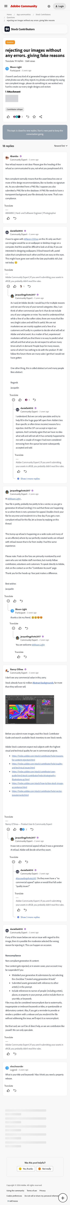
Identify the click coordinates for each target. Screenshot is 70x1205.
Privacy (43, 1190)
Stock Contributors (43, 14)
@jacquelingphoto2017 (26, 878)
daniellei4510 (16, 230)
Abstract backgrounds (43, 682)
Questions (11, 17)
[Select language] (49, 6)
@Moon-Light (14, 498)
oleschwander (16, 1066)
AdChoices (13, 1201)
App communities (24, 14)
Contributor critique (15, 109)
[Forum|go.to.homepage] (23, 6)
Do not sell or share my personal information (43, 1196)
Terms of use (32, 1190)
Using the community (15, 1190)
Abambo (14, 156)
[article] (35, 187)
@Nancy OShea (31, 239)
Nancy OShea (16, 669)
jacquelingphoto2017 (25, 294)
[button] (6, 7)
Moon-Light (15, 67)
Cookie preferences (14, 1196)
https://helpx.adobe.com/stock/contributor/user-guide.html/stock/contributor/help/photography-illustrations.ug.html (34, 775)
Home (9, 14)
